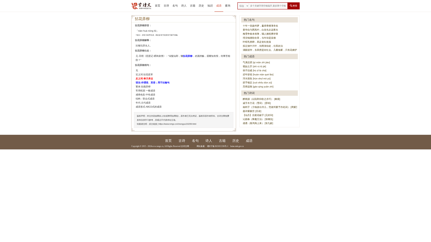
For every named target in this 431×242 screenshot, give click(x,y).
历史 (201, 5)
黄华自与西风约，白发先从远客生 (260, 29)
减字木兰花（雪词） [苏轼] (257, 103)
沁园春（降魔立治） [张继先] (258, 119)
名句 (175, 5)
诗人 (184, 5)
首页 (157, 5)
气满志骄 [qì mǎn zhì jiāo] (256, 62)
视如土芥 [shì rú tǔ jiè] (254, 66)
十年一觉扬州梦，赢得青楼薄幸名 (260, 25)
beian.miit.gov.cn (237, 146)
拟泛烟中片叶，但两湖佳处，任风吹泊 (263, 46)
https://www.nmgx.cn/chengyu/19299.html (177, 124)
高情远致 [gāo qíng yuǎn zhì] (258, 86)
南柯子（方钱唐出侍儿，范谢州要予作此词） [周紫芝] (271, 107)
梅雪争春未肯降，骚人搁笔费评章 (260, 33)
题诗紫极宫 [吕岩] (252, 111)
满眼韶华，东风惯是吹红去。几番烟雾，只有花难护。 (271, 50)
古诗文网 (185, 146)
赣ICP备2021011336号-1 (217, 146)
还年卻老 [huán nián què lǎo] (258, 74)
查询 (227, 5)
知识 (210, 5)
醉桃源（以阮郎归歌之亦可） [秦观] (261, 99)
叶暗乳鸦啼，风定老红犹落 (257, 42)
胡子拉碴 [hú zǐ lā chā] (254, 70)
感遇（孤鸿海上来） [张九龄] (258, 123)
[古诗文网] (141, 6)
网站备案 (201, 146)
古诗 (166, 5)
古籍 (192, 5)
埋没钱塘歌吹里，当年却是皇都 (259, 37)
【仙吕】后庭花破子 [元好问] (258, 115)
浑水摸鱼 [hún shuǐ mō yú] (257, 78)
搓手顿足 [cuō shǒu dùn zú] (257, 82)
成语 (219, 5)
